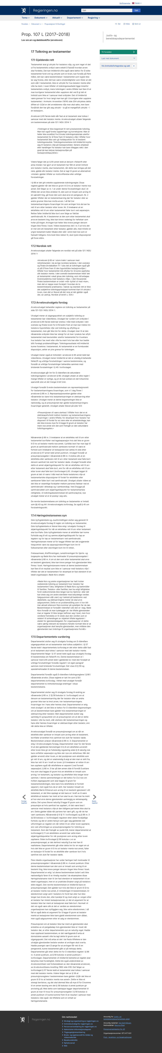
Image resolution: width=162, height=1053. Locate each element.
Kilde (127, 24)
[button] (36, 24)
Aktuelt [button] (56, 17)
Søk (136, 10)
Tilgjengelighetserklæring (74, 1032)
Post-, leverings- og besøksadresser (118, 1037)
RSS (65, 1046)
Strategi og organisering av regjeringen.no (81, 1021)
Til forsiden (107, 52)
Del (118, 24)
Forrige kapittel (24, 802)
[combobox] (106, 10)
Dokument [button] (40, 17)
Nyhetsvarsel (69, 1043)
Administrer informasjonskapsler (77, 1029)
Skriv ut (138, 24)
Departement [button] (74, 17)
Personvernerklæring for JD (114, 1029)
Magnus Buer (120, 1025)
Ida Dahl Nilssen (125, 1023)
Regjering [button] (93, 17)
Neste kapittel (94, 802)
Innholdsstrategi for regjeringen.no (78, 1024)
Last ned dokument (110, 58)
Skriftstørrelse (124, 3)
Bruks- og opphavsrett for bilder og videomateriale (78, 1036)
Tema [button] (25, 17)
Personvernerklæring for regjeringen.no (80, 1027)
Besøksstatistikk (70, 1040)
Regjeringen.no (45, 10)
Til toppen (60, 1007)
